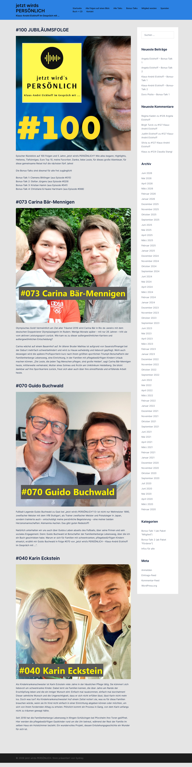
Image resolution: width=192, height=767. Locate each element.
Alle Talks (117, 8)
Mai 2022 (146, 385)
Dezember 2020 (150, 462)
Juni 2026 (146, 173)
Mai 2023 (146, 333)
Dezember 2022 (150, 359)
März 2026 (147, 188)
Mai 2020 (146, 493)
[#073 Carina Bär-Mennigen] (73, 265)
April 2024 (147, 286)
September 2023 (150, 323)
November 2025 (150, 209)
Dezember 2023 (150, 307)
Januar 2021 (147, 457)
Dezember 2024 (150, 255)
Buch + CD (78, 11)
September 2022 (150, 374)
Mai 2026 (146, 178)
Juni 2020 (146, 488)
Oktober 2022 (148, 369)
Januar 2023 (148, 354)
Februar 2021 (148, 452)
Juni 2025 (146, 224)
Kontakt (89, 11)
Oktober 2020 (148, 473)
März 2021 (147, 447)
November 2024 (150, 261)
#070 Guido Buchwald (39, 385)
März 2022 (147, 395)
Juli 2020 (146, 483)
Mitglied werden (149, 8)
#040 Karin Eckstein (38, 558)
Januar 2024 (148, 302)
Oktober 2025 (148, 214)
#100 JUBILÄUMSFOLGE (42, 30)
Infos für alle (148, 548)
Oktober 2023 (148, 317)
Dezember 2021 (149, 411)
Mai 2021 (146, 436)
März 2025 (147, 240)
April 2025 (147, 235)
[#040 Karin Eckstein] (73, 621)
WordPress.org (149, 585)
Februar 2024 (148, 297)
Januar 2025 (148, 250)
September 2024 (150, 271)
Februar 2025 (148, 245)
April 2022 (147, 390)
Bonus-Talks (132, 8)
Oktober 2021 (148, 421)
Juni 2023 (146, 328)
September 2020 (150, 478)
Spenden (165, 8)
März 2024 (147, 292)
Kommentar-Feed (150, 580)
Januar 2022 (148, 405)
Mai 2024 (146, 281)
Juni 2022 (146, 380)
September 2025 (150, 219)
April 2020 (147, 499)
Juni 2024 (146, 276)
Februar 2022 (148, 400)
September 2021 (150, 426)
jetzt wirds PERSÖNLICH (30, 8)
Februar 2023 (148, 349)
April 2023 (147, 338)
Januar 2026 (148, 199)
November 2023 (150, 312)
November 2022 (150, 364)
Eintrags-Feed (148, 575)
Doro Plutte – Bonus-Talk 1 (155, 94)
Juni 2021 (146, 431)
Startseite (77, 8)
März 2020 (147, 504)
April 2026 (147, 183)
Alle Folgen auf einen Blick (97, 8)
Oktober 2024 (148, 266)
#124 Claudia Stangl (161, 151)
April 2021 (146, 442)
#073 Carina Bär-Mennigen (45, 202)
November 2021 (149, 416)
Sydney (79, 758)
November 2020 (150, 468)
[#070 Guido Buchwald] (73, 449)
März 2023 (147, 343)
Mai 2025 (146, 230)
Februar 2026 (148, 193)
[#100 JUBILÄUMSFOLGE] (73, 93)
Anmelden (146, 570)
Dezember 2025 (150, 204)
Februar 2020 (148, 509)
